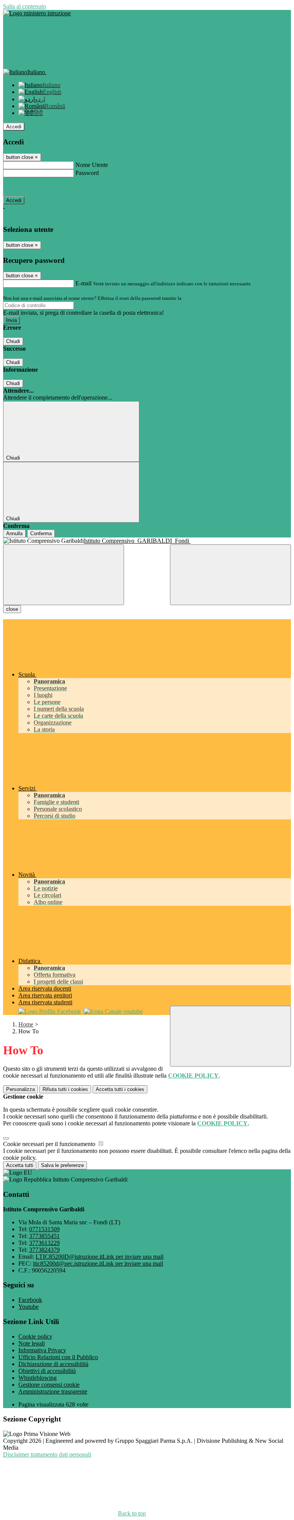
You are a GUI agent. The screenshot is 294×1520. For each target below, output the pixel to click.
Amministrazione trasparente (52, 1391)
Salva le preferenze (62, 1165)
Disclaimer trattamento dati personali (47, 1454)
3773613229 (44, 1243)
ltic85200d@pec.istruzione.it (98, 1263)
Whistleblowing (37, 1377)
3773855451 (44, 1236)
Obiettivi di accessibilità (47, 1371)
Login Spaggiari (199, 298)
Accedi (13, 126)
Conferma (41, 533)
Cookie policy (35, 1336)
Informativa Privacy (42, 1350)
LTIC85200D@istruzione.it (99, 1256)
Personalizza (20, 1089)
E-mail (83, 283)
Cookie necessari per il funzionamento (50, 1144)
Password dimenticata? (30, 186)
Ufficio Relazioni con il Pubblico (58, 1357)
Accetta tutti (120, 1089)
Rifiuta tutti (65, 1089)
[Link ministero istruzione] (37, 13)
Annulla (14, 533)
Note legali (31, 1343)
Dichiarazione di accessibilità (53, 1364)
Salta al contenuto (24, 6)
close (12, 609)
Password (87, 173)
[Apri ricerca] (230, 574)
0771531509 (44, 1229)
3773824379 (44, 1249)
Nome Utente (91, 165)
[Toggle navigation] (63, 574)
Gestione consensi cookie (49, 1384)
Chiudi (13, 341)
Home (25, 1024)
